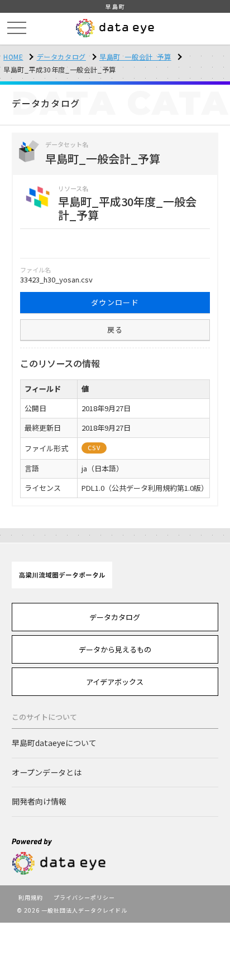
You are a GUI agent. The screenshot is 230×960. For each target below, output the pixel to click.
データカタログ (61, 56)
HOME (13, 56)
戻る (115, 329)
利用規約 (30, 897)
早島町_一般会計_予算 (135, 56)
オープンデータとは (47, 772)
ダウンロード (115, 302)
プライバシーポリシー (84, 897)
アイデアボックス (114, 681)
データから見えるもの (115, 649)
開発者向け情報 (39, 801)
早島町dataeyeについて (54, 742)
